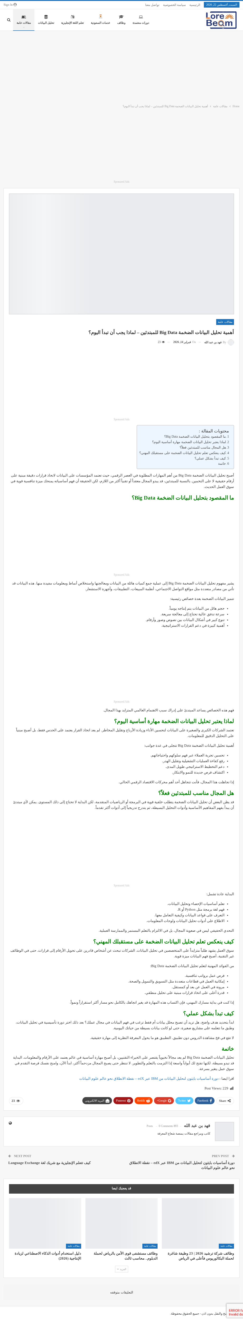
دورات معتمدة (141, 22)
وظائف (121, 22)
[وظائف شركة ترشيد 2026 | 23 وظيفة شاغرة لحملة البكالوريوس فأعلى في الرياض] (198, 1223)
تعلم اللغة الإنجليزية (72, 22)
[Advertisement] (121, 66)
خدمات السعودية (100, 22)
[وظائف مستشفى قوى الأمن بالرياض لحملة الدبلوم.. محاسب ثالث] (121, 1223)
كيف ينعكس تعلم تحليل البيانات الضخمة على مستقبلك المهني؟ (182, 453)
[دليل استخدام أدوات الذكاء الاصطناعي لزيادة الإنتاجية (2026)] (45, 1223)
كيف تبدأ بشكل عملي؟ (210, 458)
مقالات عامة (24, 22)
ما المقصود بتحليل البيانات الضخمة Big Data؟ (195, 436)
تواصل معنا (152, 5)
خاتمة (222, 463)
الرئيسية (194, 5)
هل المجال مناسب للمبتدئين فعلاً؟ (203, 447)
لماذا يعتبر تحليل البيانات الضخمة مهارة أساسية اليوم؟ (189, 442)
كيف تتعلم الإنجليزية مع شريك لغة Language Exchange (49, 1163)
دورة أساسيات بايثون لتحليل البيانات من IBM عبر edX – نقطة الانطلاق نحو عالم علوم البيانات (149, 1078)
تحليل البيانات (46, 22)
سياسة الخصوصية (174, 5)
